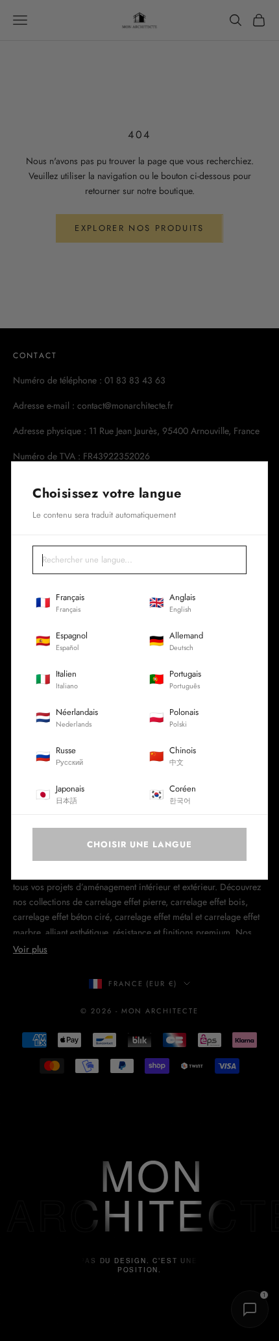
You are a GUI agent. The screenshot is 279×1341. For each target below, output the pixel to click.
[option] (82, 604)
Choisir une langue (140, 844)
